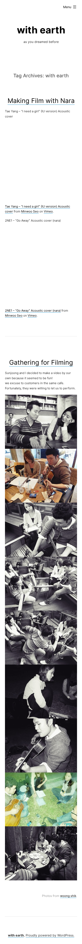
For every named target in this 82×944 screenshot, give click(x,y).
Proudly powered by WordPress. (50, 935)
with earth (41, 30)
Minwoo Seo (30, 211)
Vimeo (48, 211)
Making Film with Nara (41, 101)
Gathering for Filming (41, 362)
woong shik (68, 896)
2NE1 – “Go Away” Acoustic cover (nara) (33, 310)
